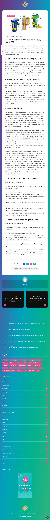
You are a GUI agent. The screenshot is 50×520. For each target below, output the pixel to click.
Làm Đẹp (5, 365)
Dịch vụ (5, 362)
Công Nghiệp (24, 360)
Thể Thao (31, 368)
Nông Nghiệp (22, 365)
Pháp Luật (37, 365)
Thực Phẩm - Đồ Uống (9, 370)
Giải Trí (19, 362)
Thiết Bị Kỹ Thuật (21, 368)
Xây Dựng (31, 370)
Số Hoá (5, 368)
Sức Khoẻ (12, 368)
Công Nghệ (11, 15)
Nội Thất (30, 365)
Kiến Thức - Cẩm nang (34, 362)
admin (25, 284)
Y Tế (38, 370)
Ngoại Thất (13, 365)
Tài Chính (19, 370)
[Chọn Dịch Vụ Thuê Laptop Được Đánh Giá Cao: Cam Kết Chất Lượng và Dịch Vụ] (4, 341)
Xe (25, 370)
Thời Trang (39, 368)
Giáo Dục (12, 362)
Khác (25, 362)
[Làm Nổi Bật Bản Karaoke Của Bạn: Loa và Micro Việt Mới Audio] (4, 347)
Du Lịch (40, 360)
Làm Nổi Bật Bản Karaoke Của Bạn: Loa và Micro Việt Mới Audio (23, 347)
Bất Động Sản (14, 360)
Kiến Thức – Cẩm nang (8, 412)
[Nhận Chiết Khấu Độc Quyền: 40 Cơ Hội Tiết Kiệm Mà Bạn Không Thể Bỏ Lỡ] (4, 335)
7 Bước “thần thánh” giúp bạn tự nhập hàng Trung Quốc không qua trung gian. (27, 323)
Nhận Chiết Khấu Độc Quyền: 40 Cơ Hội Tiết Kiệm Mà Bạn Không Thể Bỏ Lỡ (26, 335)
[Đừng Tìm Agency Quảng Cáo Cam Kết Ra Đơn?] (4, 329)
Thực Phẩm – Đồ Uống (7, 453)
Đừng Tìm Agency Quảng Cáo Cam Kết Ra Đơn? (20, 329)
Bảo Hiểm (5, 360)
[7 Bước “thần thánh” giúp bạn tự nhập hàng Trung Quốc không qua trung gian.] (4, 323)
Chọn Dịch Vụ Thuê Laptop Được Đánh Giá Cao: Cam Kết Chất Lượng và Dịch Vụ (27, 341)
